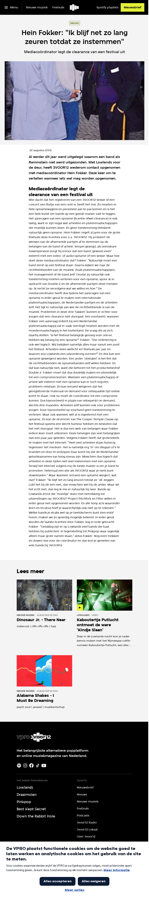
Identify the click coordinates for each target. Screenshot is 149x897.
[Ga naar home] (74, 7)
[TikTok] (37, 765)
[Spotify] (19, 765)
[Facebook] (31, 765)
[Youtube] (44, 765)
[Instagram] (25, 765)
